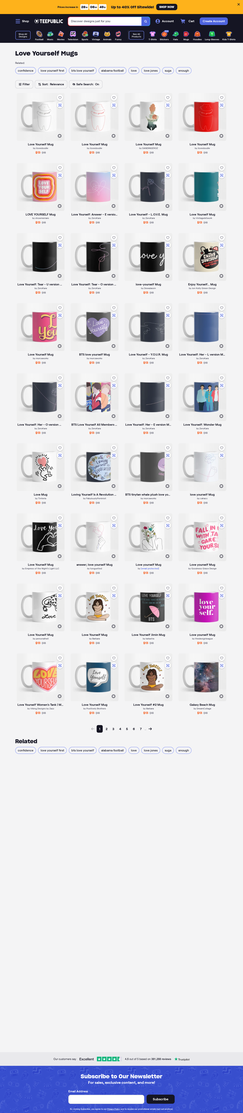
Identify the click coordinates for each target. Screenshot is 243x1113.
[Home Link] (48, 21)
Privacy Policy (113, 1109)
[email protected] (150, 568)
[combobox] (105, 21)
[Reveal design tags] (60, 136)
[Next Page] (150, 729)
